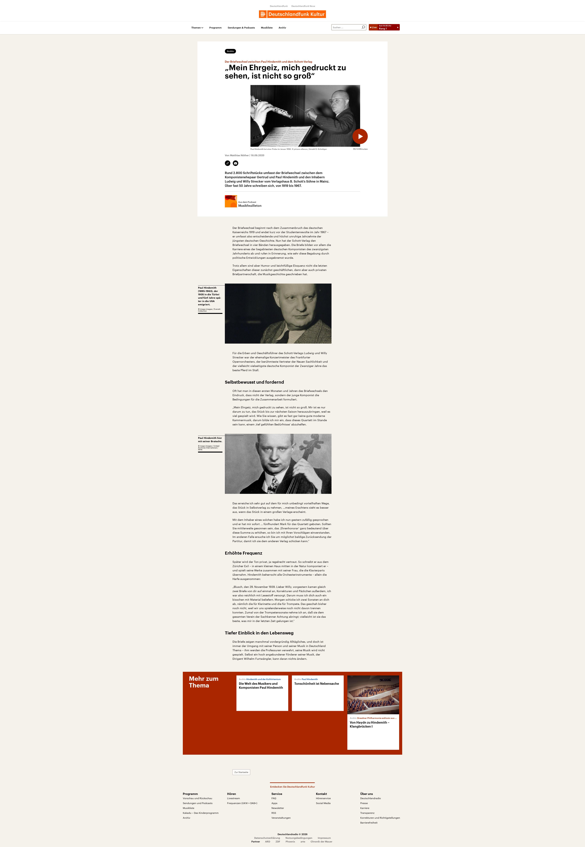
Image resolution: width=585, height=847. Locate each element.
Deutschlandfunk (279, 6)
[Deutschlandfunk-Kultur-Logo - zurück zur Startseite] (292, 14)
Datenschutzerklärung (267, 837)
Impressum (324, 837)
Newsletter (277, 807)
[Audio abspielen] (360, 136)
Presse (364, 803)
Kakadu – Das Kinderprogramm (201, 812)
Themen (196, 27)
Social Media (323, 803)
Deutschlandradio (370, 798)
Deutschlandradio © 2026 (292, 834)
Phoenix (290, 841)
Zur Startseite (241, 772)
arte (303, 841)
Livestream (233, 798)
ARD (267, 841)
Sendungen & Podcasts (241, 27)
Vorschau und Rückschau (197, 798)
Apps (274, 803)
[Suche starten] (363, 27)
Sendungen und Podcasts (198, 803)
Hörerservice (323, 798)
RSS (273, 812)
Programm (215, 27)
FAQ (273, 798)
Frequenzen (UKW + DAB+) (242, 803)
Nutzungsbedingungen (298, 837)
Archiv (282, 27)
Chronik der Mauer (321, 841)
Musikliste (267, 27)
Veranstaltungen (281, 817)
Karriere (364, 807)
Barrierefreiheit (369, 822)
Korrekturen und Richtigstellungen (380, 817)
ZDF (278, 841)
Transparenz (367, 812)
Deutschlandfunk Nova (303, 6)
